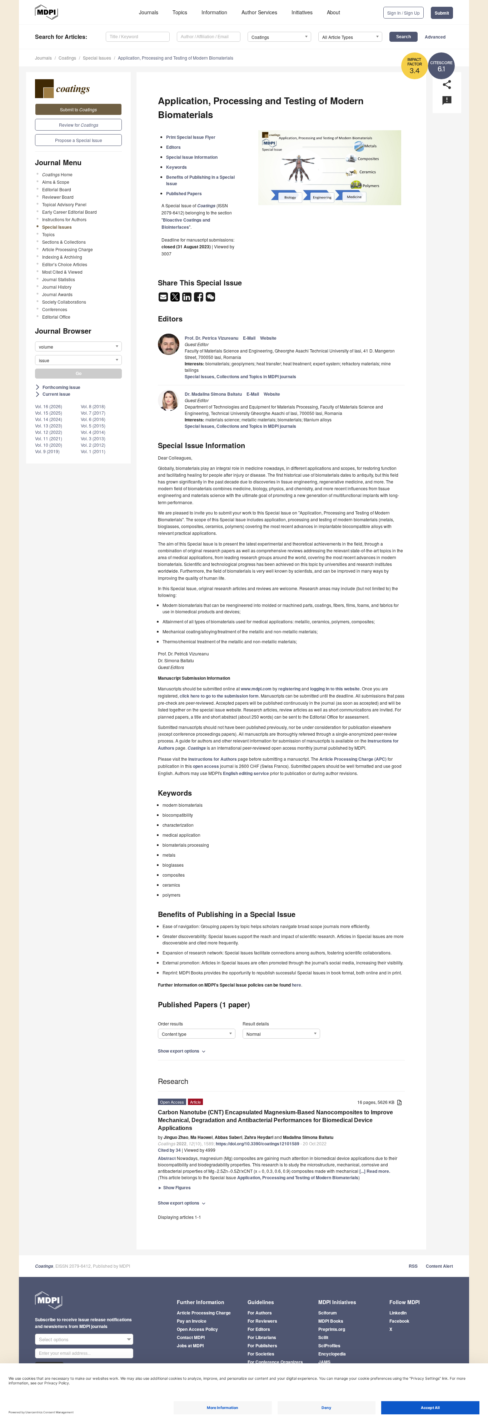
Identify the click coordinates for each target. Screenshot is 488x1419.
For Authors (260, 1312)
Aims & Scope (55, 182)
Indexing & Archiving (62, 257)
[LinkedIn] (187, 299)
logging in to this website (335, 688)
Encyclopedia (332, 1353)
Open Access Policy (197, 1329)
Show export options (182, 1051)
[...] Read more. (374, 1171)
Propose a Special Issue (78, 140)
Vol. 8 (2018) (93, 406)
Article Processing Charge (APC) (353, 759)
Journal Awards (57, 294)
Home (57, 174)
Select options (54, 1339)
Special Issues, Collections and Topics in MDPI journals (240, 376)
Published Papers (184, 193)
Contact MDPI (191, 1337)
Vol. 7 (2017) (93, 413)
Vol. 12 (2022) (48, 432)
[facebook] (199, 299)
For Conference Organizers (275, 1362)
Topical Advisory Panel (64, 204)
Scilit (323, 1337)
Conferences (54, 309)
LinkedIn (398, 1312)
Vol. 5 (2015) (93, 425)
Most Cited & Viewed (62, 272)
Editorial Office (56, 317)
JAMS (324, 1362)
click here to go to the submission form (219, 696)
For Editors (259, 1329)
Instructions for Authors (64, 219)
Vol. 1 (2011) (93, 451)
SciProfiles (329, 1345)
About (333, 12)
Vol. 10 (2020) (48, 445)
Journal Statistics (58, 279)
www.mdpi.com (256, 688)
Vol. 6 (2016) (93, 419)
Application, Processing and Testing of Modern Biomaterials (175, 58)
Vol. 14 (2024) (48, 419)
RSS (413, 1266)
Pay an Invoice (191, 1321)
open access (206, 766)
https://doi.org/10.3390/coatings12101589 (257, 1143)
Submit (442, 13)
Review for (78, 125)
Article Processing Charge (67, 249)
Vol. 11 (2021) (48, 438)
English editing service (246, 773)
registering (289, 688)
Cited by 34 (169, 1150)
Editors (173, 147)
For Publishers (262, 1345)
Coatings (67, 58)
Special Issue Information (192, 157)
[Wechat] (210, 299)
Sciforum (327, 1312)
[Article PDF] (399, 1102)
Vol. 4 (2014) (93, 432)
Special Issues (97, 58)
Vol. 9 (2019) (47, 451)
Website (268, 338)
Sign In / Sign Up (403, 13)
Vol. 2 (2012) (93, 445)
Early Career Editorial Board (69, 212)
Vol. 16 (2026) (48, 406)
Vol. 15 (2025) (48, 413)
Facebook (399, 1321)
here (296, 985)
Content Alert (439, 1266)
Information (214, 12)
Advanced (435, 37)
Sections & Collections (64, 242)
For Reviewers (262, 1321)
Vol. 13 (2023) (48, 425)
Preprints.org (331, 1329)
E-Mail (249, 338)
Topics (180, 12)
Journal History (56, 287)
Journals (148, 12)
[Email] (164, 299)
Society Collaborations (64, 302)
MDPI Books (330, 1321)
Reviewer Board (58, 197)
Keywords (176, 167)
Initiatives (302, 12)
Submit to (78, 109)
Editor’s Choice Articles (64, 264)
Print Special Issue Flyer (190, 137)
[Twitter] (175, 299)
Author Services (259, 12)
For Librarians (262, 1337)
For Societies (261, 1353)
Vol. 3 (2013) (93, 438)
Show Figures (174, 1187)
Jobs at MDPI (190, 1345)
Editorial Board (56, 189)
